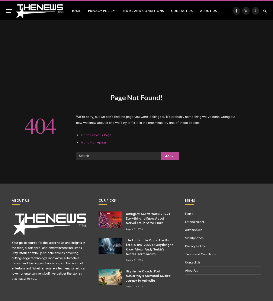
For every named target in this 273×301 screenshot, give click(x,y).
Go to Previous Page (96, 135)
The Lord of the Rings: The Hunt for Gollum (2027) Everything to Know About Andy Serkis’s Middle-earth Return (149, 247)
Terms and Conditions (143, 11)
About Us (208, 11)
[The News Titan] (39, 11)
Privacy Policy (101, 11)
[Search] (265, 11)
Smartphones (194, 238)
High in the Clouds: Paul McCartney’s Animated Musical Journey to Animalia (148, 275)
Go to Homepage (94, 142)
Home (76, 11)
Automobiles (193, 230)
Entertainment (194, 222)
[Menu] (9, 11)
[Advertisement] (136, 61)
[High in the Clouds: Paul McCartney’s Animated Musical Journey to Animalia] (110, 277)
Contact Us (182, 11)
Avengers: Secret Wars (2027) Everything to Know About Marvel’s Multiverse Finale (148, 218)
